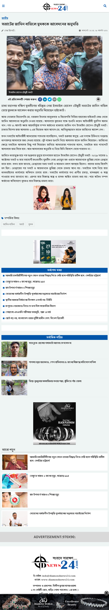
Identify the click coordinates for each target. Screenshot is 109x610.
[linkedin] (45, 99)
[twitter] (50, 99)
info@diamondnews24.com (59, 576)
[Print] (98, 99)
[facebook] (40, 99)
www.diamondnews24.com (58, 580)
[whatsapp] (59, 99)
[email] (54, 99)
